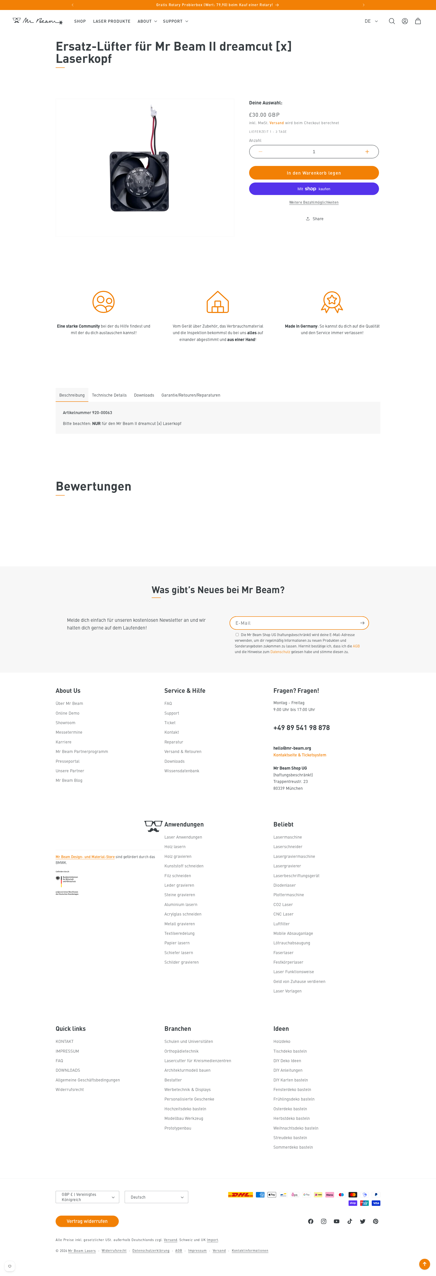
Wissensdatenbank (181, 770)
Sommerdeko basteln (293, 1147)
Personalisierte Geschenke (189, 1099)
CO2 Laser (283, 904)
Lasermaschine (287, 837)
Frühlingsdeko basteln (294, 1099)
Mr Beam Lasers (82, 1250)
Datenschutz (280, 651)
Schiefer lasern (178, 952)
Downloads (144, 395)
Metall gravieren (179, 923)
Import (212, 1239)
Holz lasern (175, 846)
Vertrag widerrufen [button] (87, 1220)
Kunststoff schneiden (183, 866)
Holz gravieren (177, 856)
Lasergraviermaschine (294, 856)
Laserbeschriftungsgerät (296, 875)
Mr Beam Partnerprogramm (82, 751)
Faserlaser (283, 952)
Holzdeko (281, 1041)
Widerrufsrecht (70, 1089)
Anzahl (255, 140)
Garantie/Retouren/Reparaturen (190, 395)
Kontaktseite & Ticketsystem (299, 755)
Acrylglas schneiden (182, 914)
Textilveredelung (179, 933)
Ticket (170, 722)
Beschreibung (72, 395)
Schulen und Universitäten (188, 1041)
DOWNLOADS (68, 1070)
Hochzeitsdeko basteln (185, 1108)
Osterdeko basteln (290, 1108)
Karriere (64, 742)
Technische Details (109, 395)
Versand (277, 122)
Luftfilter (281, 923)
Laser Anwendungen (183, 837)
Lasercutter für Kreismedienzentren (197, 1060)
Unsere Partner (70, 770)
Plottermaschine (288, 894)
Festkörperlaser (288, 962)
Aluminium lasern (180, 904)
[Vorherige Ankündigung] (72, 5)
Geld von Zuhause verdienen (299, 981)
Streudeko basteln (290, 1137)
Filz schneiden (177, 875)
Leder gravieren (179, 885)
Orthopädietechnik (181, 1051)
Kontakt (171, 732)
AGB (356, 645)
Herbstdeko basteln (291, 1118)
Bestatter (173, 1080)
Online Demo (67, 713)
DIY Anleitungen (287, 1070)
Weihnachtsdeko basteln (295, 1128)
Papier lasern (177, 942)
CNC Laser (283, 914)
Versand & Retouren (182, 751)
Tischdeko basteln (290, 1051)
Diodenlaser (284, 885)
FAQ (168, 703)
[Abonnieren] (362, 623)
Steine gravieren (179, 894)
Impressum (197, 1250)
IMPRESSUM (67, 1051)
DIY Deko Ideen (287, 1060)
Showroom (65, 722)
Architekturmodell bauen (187, 1070)
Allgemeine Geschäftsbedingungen (88, 1080)
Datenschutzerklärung (150, 1250)
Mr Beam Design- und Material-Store (85, 856)
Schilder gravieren (181, 962)
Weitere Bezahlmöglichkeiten (314, 202)
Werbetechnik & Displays (187, 1089)
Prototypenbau (177, 1128)
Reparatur (173, 742)
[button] (147, 21)
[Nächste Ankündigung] (364, 5)
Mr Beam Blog (69, 780)
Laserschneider (287, 846)
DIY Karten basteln (290, 1080)
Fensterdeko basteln (292, 1089)
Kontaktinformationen (250, 1250)
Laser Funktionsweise (293, 972)
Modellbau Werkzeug (183, 1118)
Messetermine (69, 732)
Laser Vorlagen (287, 991)
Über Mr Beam (69, 703)
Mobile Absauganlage (293, 933)
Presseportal (67, 761)
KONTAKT (65, 1041)
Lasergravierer (287, 866)
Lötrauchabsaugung (291, 942)
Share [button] (318, 218)
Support (171, 713)
